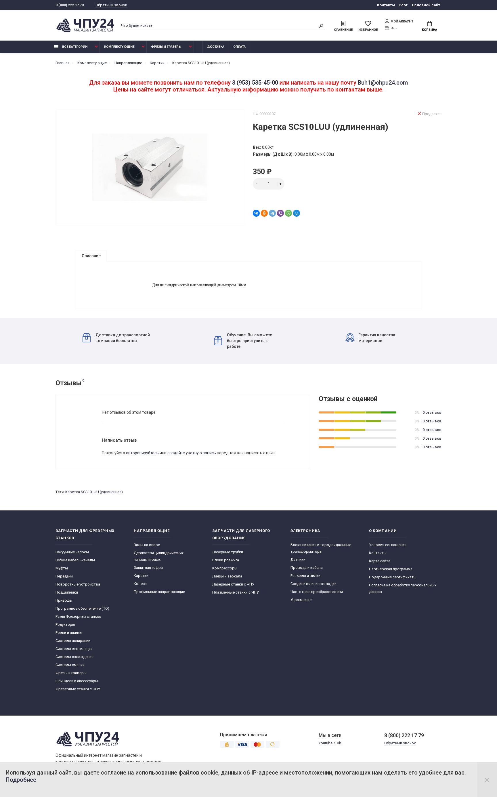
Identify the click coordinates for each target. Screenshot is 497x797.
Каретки (141, 575)
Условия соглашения (387, 545)
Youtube (325, 743)
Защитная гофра (148, 567)
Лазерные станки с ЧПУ (233, 584)
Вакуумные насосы (72, 552)
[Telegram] (272, 213)
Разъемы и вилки (305, 575)
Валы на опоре (147, 545)
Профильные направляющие (159, 592)
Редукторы (65, 624)
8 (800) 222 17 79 (70, 5)
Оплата (239, 47)
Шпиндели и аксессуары (77, 681)
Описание (91, 255)
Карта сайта (379, 561)
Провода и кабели (306, 567)
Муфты (62, 568)
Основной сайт (426, 5)
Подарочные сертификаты (392, 577)
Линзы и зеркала (227, 576)
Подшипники (67, 592)
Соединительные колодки (313, 583)
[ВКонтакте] (256, 213)
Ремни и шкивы (69, 632)
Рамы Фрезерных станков (79, 616)
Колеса (140, 583)
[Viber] (280, 213)
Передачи (64, 576)
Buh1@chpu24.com (383, 82)
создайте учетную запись (191, 453)
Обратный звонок (111, 5)
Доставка (215, 47)
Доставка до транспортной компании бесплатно (122, 338)
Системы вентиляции (74, 649)
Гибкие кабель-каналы (75, 560)
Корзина (429, 30)
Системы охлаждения (74, 657)
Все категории (74, 47)
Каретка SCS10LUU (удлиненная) (94, 492)
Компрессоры (224, 568)
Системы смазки (70, 665)
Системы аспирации (73, 640)
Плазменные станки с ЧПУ (235, 592)
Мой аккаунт (402, 21)
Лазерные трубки (227, 552)
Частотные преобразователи (316, 592)
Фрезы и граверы (166, 47)
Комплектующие (119, 47)
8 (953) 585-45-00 (255, 82)
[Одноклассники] (264, 213)
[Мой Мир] (296, 213)
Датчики (297, 559)
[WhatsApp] (288, 213)
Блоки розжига (225, 560)
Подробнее (21, 779)
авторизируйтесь (142, 453)
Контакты (386, 5)
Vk (339, 743)
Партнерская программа (390, 569)
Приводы (64, 600)
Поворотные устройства (78, 584)
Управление (300, 600)
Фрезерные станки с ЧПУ (78, 689)
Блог (403, 5)
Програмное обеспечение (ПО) (82, 608)
